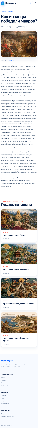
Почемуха (7, 360)
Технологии (4, 385)
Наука (3, 377)
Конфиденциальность (7, 416)
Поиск (3, 398)
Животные (4, 382)
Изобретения (5, 403)
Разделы (3, 414)
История (10, 11)
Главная (3, 11)
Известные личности (7, 401)
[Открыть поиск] (31, 3)
